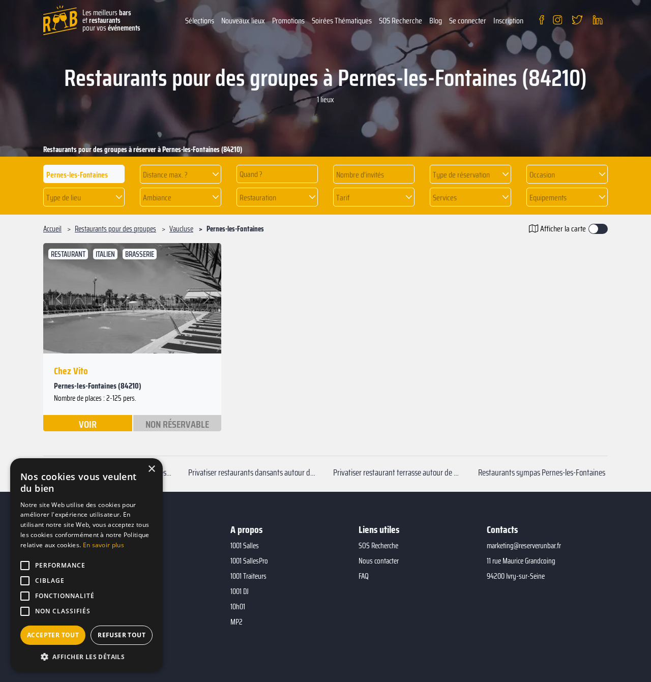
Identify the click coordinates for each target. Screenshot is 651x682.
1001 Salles (244, 546)
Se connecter (467, 20)
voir (88, 423)
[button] (180, 174)
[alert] (86, 565)
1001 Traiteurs (248, 576)
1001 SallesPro (249, 561)
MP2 (236, 622)
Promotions (288, 20)
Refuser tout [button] (121, 635)
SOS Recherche (400, 20)
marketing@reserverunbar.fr (524, 546)
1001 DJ (239, 591)
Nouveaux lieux (243, 20)
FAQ (364, 576)
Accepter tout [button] (53, 635)
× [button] (151, 469)
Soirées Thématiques (342, 20)
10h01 (237, 607)
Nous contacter (379, 561)
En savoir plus (103, 545)
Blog (435, 20)
